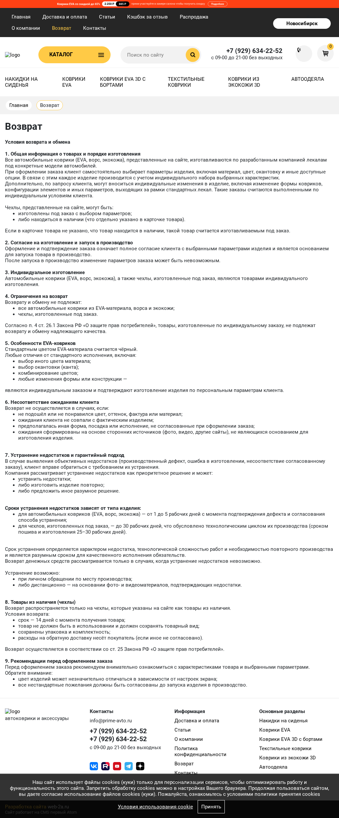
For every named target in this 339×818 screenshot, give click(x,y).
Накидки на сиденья (21, 82)
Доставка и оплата (64, 17)
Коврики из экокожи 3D (244, 82)
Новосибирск (301, 23)
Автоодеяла (307, 79)
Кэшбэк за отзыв (147, 17)
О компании (26, 28)
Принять (211, 807)
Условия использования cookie (155, 807)
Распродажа (194, 17)
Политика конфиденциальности (200, 751)
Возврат (61, 28)
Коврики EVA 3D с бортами (123, 82)
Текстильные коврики (186, 82)
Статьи (107, 17)
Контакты (94, 28)
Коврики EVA (73, 82)
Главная (21, 17)
